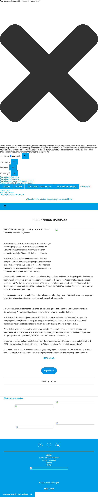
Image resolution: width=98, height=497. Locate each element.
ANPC (49, 465)
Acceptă (6, 187)
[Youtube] (58, 445)
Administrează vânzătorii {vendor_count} (16, 181)
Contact (49, 463)
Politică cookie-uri (7, 192)
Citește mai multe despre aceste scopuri (16, 183)
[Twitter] (49, 445)
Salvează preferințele (67, 187)
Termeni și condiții (49, 460)
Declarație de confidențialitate (12, 194)
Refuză (19, 187)
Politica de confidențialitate (49, 457)
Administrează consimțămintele (17, 494)
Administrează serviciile (9, 179)
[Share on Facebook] (48, 382)
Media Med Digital (52, 483)
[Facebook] (40, 445)
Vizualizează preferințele (39, 187)
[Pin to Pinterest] (52, 382)
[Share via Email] (55, 382)
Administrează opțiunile (9, 177)
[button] (49, 73)
